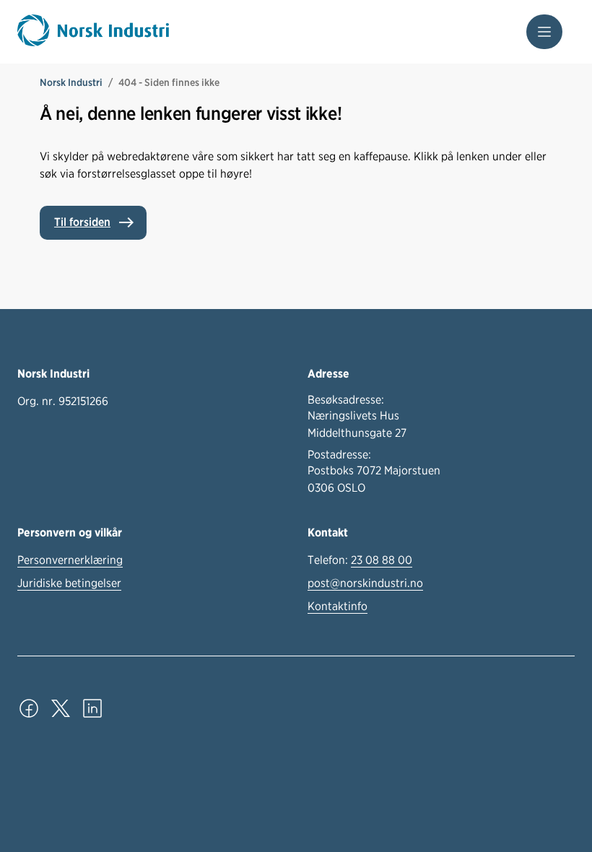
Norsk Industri (71, 82)
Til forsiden (82, 222)
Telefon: (360, 560)
